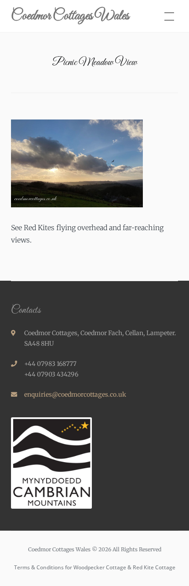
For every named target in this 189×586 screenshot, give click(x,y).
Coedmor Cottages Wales (70, 16)
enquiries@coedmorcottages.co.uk (75, 394)
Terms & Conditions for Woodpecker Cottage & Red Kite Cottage (94, 567)
